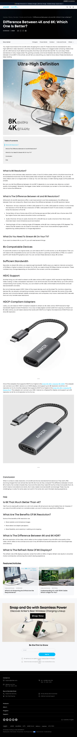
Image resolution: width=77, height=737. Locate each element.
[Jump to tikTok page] (16, 720)
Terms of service (39, 731)
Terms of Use (45, 658)
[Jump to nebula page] (38, 726)
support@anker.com (11, 680)
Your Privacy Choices (28, 731)
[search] (67, 7)
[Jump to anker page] (5, 726)
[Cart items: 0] (70, 7)
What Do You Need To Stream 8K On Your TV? (19, 152)
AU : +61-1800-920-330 (47, 680)
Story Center (13, 17)
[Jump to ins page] (13, 720)
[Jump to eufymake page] (51, 726)
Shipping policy (6, 731)
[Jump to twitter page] (7, 720)
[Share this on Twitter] (18, 31)
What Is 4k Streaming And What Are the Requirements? (19, 591)
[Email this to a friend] (26, 31)
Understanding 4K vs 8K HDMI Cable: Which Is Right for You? (54, 591)
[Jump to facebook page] (4, 720)
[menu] (73, 7)
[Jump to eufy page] (24, 726)
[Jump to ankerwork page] (44, 726)
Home (5, 17)
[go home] (10, 7)
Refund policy (13, 731)
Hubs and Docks (26, 17)
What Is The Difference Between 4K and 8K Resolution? (21, 148)
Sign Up (47, 654)
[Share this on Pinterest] (23, 31)
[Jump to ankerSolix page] (30, 726)
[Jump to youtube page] (10, 720)
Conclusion (9, 156)
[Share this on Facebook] (21, 31)
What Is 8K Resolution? (12, 145)
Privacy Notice (20, 731)
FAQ (7, 160)
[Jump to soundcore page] (18, 726)
